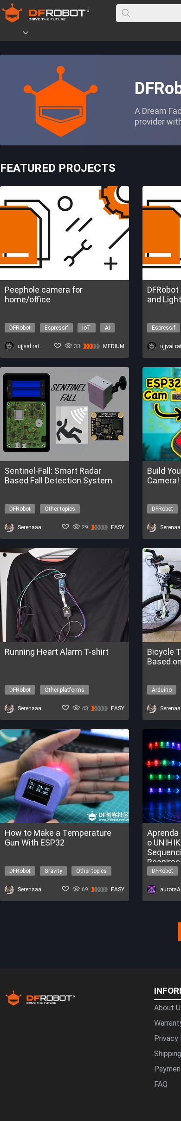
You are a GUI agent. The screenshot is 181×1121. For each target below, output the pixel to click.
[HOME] (12, 34)
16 (102, 927)
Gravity (53, 871)
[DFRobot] (45, 20)
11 (55, 927)
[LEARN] (91, 34)
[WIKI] (64, 34)
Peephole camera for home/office (44, 294)
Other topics (60, 509)
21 (148, 927)
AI (107, 328)
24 (176, 927)
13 (74, 927)
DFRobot (20, 328)
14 (83, 927)
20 (139, 927)
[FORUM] (50, 34)
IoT (86, 328)
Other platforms (64, 690)
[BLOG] (77, 34)
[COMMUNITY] (31, 34)
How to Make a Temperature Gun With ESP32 (58, 837)
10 (46, 927)
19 (130, 927)
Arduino (162, 690)
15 (92, 927)
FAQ (161, 1084)
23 (167, 927)
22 (157, 927)
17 (111, 927)
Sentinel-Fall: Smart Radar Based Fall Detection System (58, 475)
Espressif (56, 328)
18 (120, 927)
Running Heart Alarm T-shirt (57, 652)
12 (65, 927)
